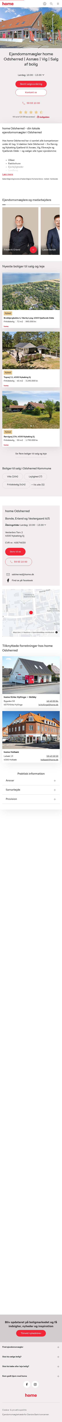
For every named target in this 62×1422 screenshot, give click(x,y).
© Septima (26, 632)
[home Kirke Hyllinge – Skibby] (31, 675)
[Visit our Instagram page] (35, 1384)
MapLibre (16, 632)
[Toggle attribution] (56, 632)
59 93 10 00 (33, 103)
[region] (31, 613)
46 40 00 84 (52, 701)
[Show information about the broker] (33, 249)
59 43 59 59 (52, 756)
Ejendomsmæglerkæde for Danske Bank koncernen (25, 1415)
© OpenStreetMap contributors (42, 632)
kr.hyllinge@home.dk (48, 705)
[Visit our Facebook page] (26, 1384)
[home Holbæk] (31, 730)
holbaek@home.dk (49, 760)
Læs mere (7, 174)
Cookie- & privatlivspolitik (14, 1410)
